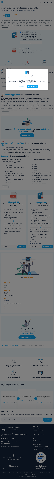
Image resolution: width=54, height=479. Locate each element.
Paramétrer (21, 86)
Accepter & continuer (32, 86)
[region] (27, 79)
